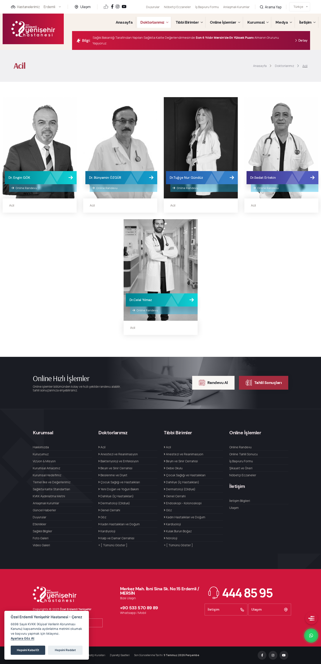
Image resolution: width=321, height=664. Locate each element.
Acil (11, 205)
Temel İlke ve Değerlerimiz (52, 482)
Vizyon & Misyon (44, 461)
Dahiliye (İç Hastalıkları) (117, 496)
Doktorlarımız (152, 22)
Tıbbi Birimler (187, 22)
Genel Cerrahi (110, 510)
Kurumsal (255, 22)
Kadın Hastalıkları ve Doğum (120, 524)
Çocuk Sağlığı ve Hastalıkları (120, 482)
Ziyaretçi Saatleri (120, 655)
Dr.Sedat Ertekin (263, 177)
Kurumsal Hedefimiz (47, 475)
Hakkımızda (41, 447)
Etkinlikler (39, 524)
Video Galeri (41, 545)
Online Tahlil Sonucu (243, 454)
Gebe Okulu (174, 468)
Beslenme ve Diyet (113, 475)
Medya (282, 22)
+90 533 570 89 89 (139, 608)
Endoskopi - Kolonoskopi (183, 503)
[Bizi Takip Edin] (112, 6)
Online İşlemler (223, 22)
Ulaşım (85, 7)
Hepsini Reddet (65, 650)
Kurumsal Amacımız (46, 468)
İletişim (305, 22)
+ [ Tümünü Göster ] (112, 545)
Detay (303, 40)
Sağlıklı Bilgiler (42, 531)
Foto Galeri (40, 538)
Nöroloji (171, 538)
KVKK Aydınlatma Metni (49, 496)
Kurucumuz (41, 454)
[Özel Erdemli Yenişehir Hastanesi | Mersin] (33, 29)
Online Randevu (26, 188)
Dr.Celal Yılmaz (140, 300)
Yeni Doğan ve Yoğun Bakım (119, 489)
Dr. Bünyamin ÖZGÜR (105, 177)
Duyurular (153, 7)
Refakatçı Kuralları (94, 655)
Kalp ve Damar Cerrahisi (117, 538)
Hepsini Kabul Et (28, 650)
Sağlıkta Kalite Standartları (51, 489)
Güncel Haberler (44, 510)
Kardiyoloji (107, 531)
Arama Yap (273, 7)
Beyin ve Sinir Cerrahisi (116, 468)
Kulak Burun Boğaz (178, 531)
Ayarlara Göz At (22, 638)
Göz (103, 517)
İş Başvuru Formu (207, 7)
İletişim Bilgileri (239, 501)
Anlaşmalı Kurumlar (236, 7)
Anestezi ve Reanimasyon (119, 454)
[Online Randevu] (40, 148)
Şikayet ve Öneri (240, 468)
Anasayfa (124, 22)
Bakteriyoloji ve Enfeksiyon (119, 461)
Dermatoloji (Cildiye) (115, 503)
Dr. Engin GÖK (19, 177)
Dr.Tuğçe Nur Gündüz (186, 177)
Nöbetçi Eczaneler (177, 7)
